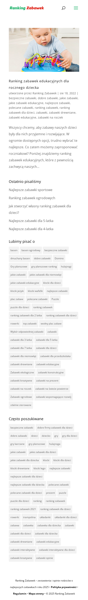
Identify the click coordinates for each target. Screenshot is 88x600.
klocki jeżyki (17, 291)
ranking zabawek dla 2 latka (26, 315)
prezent (50, 493)
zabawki (41, 112)
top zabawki (30, 323)
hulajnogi (66, 266)
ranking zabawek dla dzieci (61, 315)
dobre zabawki (48, 98)
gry (56, 435)
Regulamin (19, 593)
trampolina (29, 517)
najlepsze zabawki (57, 103)
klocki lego (39, 468)
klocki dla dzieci (52, 283)
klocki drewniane (19, 468)
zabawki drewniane (62, 112)
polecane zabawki (21, 108)
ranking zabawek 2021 (23, 509)
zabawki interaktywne (22, 550)
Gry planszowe (18, 266)
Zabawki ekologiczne (22, 372)
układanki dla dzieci (66, 517)
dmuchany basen (20, 258)
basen (13, 250)
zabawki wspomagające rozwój (53, 397)
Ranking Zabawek (44, 93)
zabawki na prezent (47, 380)
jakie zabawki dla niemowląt (45, 274)
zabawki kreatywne (21, 380)
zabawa (14, 525)
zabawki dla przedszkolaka (55, 356)
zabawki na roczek (50, 117)
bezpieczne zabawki (22, 98)
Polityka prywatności (64, 587)
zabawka (28, 525)
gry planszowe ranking (44, 266)
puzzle (62, 493)
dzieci (34, 435)
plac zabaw (16, 299)
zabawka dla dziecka (49, 525)
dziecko (46, 435)
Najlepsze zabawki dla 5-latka (31, 221)
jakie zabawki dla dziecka (24, 460)
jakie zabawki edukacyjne (26, 103)
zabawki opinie (44, 558)
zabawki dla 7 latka (21, 348)
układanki (45, 517)
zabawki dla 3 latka (21, 340)
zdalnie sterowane (20, 405)
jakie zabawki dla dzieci (43, 452)
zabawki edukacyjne (22, 117)
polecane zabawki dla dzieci (26, 493)
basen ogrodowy (30, 250)
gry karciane (17, 444)
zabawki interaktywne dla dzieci (57, 550)
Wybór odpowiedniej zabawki (26, 331)
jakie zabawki (69, 98)
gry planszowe (37, 444)
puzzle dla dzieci (19, 307)
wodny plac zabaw (51, 323)
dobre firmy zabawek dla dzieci (54, 427)
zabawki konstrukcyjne (51, 372)
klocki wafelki (35, 291)
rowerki (14, 323)
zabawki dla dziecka (46, 533)
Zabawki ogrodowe (21, 397)
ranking (37, 501)
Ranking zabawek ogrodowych (32, 198)
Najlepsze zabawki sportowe (30, 190)
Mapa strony (36, 593)
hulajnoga (54, 444)
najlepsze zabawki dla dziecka (27, 484)
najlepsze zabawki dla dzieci (26, 476)
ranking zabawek (46, 108)
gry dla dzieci (69, 435)
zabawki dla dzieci (46, 348)
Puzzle (55, 299)
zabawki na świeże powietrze (51, 388)
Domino (59, 258)
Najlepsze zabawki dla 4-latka (31, 229)
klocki (46, 460)
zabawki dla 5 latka (47, 340)
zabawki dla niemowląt (23, 356)
